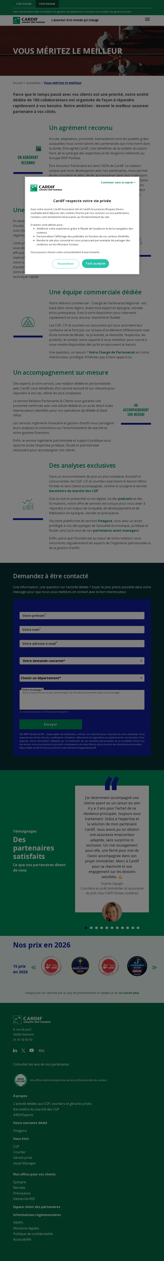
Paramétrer (66, 264)
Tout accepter (96, 263)
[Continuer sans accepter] (118, 182)
